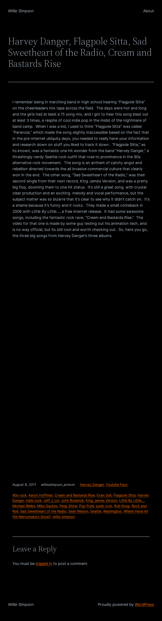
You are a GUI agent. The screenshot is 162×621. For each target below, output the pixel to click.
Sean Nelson (78, 511)
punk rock (104, 506)
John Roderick (72, 500)
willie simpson (64, 517)
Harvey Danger (92, 484)
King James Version (101, 500)
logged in (44, 563)
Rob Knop (122, 506)
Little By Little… (131, 500)
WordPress (144, 604)
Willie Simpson (21, 11)
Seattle (95, 511)
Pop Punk (86, 506)
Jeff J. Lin (51, 500)
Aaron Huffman (40, 495)
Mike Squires (47, 506)
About (148, 11)
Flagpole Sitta (124, 495)
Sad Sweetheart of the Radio (43, 511)
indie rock (34, 500)
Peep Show (68, 506)
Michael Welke (23, 506)
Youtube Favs (116, 484)
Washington (112, 511)
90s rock (19, 495)
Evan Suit (104, 495)
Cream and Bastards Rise (75, 495)
